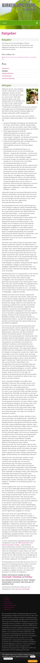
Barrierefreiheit (9, 607)
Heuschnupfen (7, 577)
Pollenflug (28, 577)
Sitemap (7, 601)
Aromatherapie (7, 76)
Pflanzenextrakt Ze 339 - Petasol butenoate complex (18, 544)
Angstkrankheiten (7, 73)
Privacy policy (8, 658)
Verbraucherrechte (10, 605)
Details (33, 656)
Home (6, 597)
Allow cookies (33, 661)
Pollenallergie (16, 577)
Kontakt (6, 599)
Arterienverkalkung (8, 78)
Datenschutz (8, 603)
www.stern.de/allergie (22, 589)
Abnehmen (5, 68)
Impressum (8, 609)
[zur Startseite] (18, 5)
